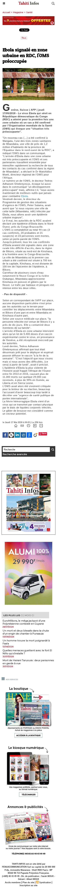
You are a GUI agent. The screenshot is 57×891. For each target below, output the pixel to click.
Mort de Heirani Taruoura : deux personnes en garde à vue (28, 662)
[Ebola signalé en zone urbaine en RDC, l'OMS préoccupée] (28, 69)
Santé (29, 12)
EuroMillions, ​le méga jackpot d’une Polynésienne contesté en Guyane (24, 622)
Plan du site (28, 882)
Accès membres (13, 882)
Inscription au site (28, 885)
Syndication (45, 882)
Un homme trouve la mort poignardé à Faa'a (26, 642)
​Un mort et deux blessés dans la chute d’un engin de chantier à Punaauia (26, 632)
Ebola (24, 196)
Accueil (6, 12)
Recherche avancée (15, 454)
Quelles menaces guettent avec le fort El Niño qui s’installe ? (27, 652)
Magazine (18, 12)
